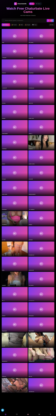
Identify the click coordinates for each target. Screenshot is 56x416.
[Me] (50, 414)
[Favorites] (17, 414)
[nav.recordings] (39, 414)
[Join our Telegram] (2, 410)
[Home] (5, 414)
